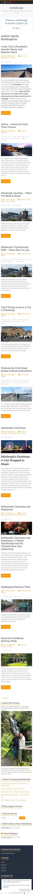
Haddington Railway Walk (15, 586)
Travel (8, 201)
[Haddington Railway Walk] (16, 600)
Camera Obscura (25, 319)
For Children (28, 259)
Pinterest (3, 867)
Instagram (4, 865)
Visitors (18, 138)
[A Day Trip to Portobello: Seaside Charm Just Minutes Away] (16, 65)
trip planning (11, 261)
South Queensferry (24, 382)
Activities (17, 259)
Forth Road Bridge (25, 380)
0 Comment (18, 205)
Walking (12, 201)
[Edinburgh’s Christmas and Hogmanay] (16, 522)
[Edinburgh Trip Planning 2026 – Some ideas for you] (16, 265)
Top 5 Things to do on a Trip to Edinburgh (16, 309)
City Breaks (22, 259)
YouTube (3, 870)
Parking (10, 138)
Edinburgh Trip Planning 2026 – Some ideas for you (15, 248)
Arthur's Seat (18, 319)
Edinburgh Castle (5, 321)
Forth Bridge (18, 380)
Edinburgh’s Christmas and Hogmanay (15, 508)
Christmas (23, 431)
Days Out (23, 56)
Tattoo (14, 138)
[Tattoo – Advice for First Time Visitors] (16, 144)
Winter (24, 433)
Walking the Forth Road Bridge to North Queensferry (16, 369)
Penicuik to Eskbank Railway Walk (12, 639)
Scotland (4, 646)
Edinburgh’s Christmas (13, 427)
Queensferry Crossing (15, 382)
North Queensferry (5, 382)
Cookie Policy (6, 886)
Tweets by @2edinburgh (7, 853)
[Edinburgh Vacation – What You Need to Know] (16, 209)
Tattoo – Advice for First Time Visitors (14, 126)
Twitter (3, 862)
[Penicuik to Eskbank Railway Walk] (16, 654)
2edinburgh (16, 7)
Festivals (3, 132)
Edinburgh (4, 58)
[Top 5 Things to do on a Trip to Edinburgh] (16, 327)
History (29, 591)
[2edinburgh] (16, 22)
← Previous (4, 698)
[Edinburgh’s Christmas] (16, 441)
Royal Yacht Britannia (14, 321)
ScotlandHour (4, 261)
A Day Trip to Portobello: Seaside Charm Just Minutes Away (14, 49)
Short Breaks (12, 58)
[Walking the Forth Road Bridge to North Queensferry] (16, 388)
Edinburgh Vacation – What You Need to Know (16, 194)
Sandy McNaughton (9, 56)
